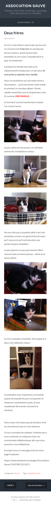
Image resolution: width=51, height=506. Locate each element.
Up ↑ (15, 500)
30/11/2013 (9, 38)
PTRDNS (37, 500)
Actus (17, 473)
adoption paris (34, 473)
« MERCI (10, 485)
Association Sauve (25, 6)
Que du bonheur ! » (36, 485)
